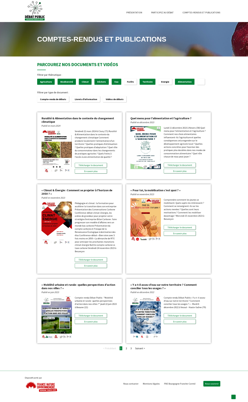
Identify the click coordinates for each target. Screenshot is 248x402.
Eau (116, 81)
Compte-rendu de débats (53, 99)
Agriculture (46, 81)
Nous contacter (130, 383)
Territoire (148, 81)
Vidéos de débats (115, 99)
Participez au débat (162, 12)
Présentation (134, 12)
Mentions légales (151, 383)
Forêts (130, 81)
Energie (165, 81)
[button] (91, 171)
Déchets (101, 81)
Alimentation (185, 81)
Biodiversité (66, 81)
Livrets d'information (86, 99)
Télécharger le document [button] (91, 165)
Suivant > (140, 348)
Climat (85, 81)
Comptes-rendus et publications (201, 12)
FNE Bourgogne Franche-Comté (179, 383)
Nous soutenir (212, 383)
